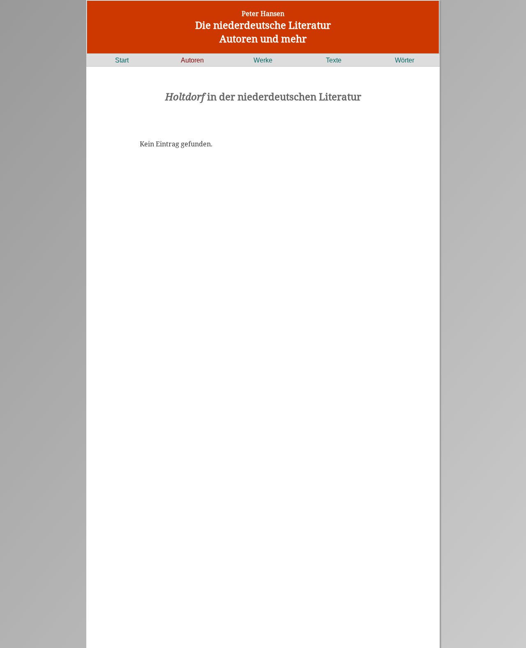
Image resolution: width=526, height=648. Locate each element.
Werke (263, 60)
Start (122, 60)
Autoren (192, 60)
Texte (333, 60)
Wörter (404, 60)
